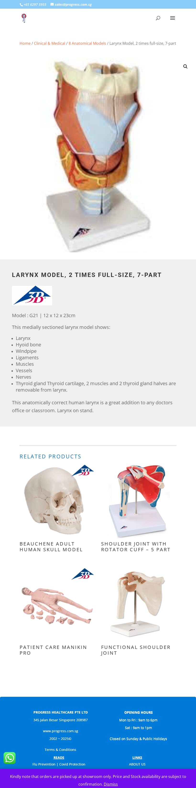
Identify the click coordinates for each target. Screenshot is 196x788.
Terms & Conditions (60, 749)
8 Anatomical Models (87, 43)
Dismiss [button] (111, 784)
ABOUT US (137, 764)
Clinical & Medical (49, 43)
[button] (185, 66)
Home (25, 43)
